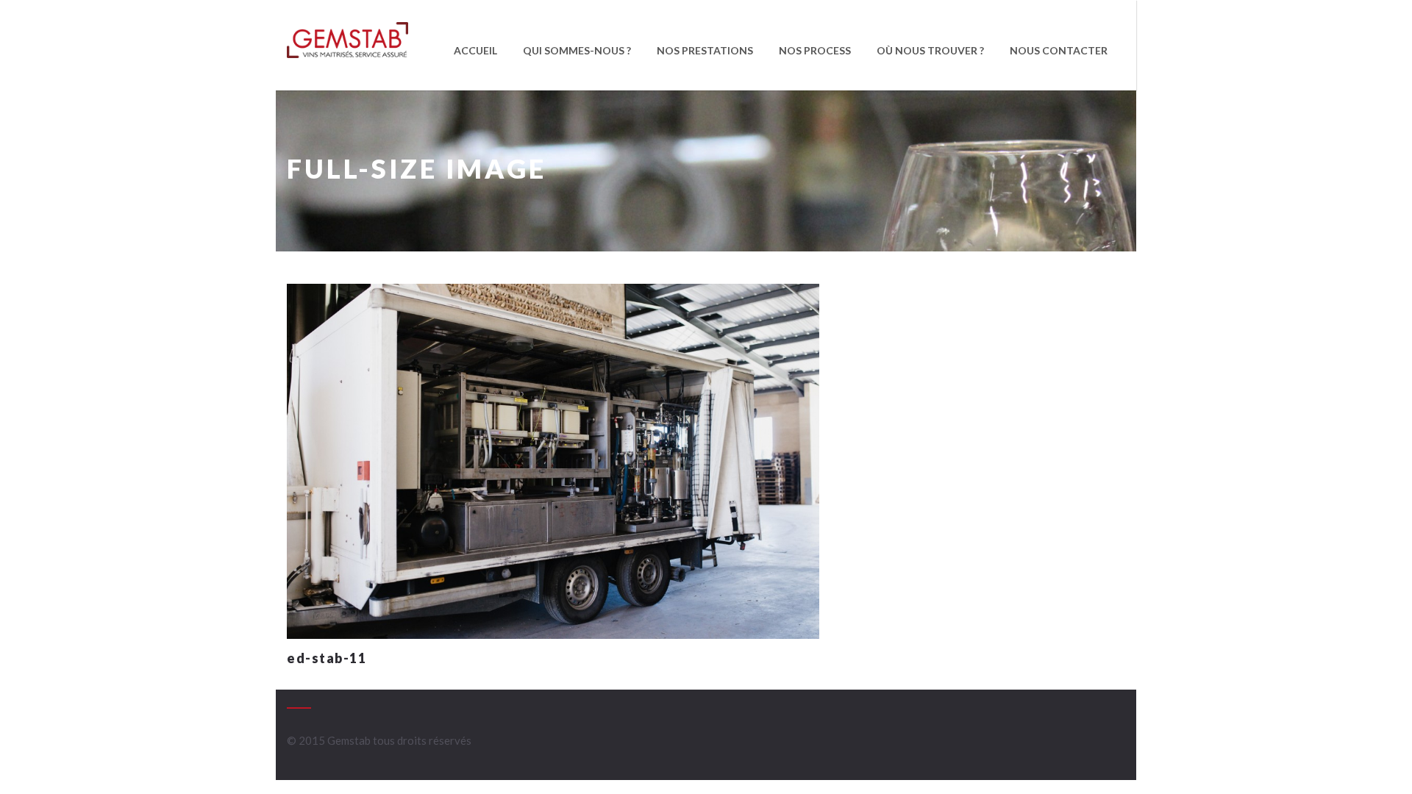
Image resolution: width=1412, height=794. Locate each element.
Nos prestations (705, 50)
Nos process (815, 50)
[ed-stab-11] (553, 459)
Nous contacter (1059, 50)
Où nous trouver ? (930, 50)
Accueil (475, 50)
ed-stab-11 (326, 658)
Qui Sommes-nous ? (577, 50)
